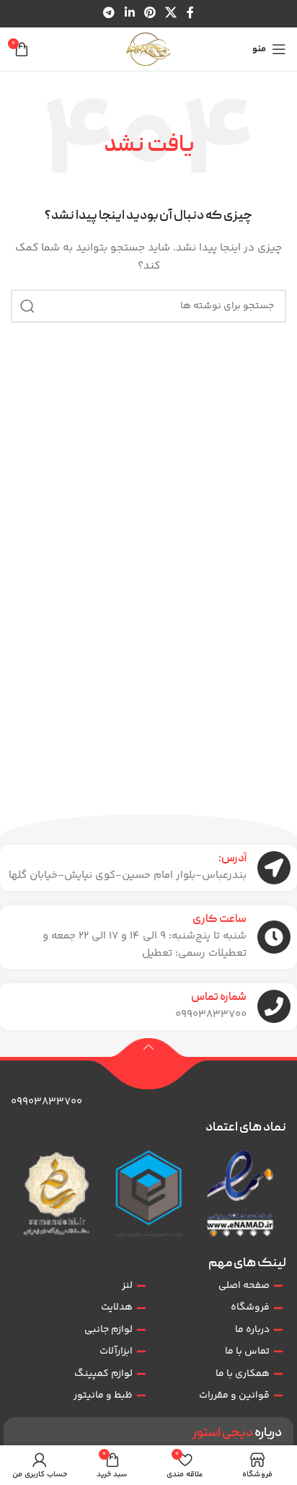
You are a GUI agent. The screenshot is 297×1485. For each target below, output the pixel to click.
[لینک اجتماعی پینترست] (149, 13)
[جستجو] (27, 306)
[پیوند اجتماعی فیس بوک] (190, 13)
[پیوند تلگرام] (109, 13)
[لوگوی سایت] (148, 49)
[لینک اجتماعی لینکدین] (129, 13)
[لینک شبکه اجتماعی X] (171, 13)
